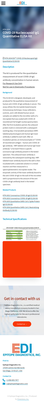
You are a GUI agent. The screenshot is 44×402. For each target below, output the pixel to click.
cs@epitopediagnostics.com (17, 383)
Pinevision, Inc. (23, 399)
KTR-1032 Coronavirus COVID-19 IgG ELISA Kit (20, 195)
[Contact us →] (22, 326)
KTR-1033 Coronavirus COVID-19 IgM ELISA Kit (20, 198)
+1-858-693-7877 (12, 380)
